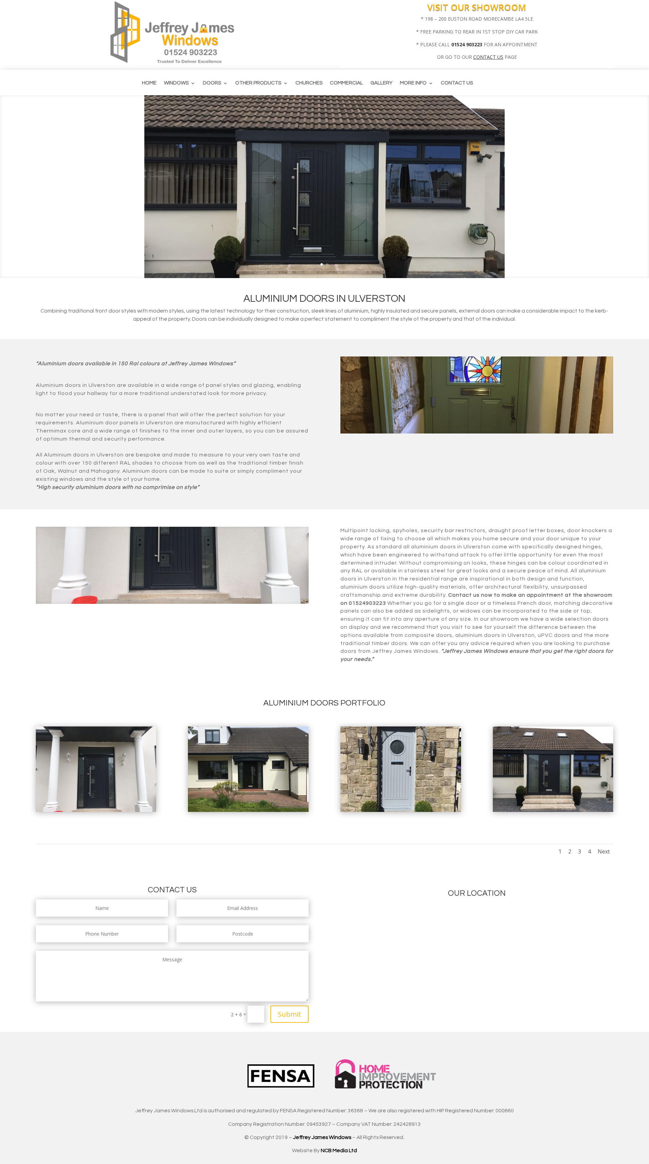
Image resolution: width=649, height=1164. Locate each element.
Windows (176, 83)
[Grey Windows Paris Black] (248, 810)
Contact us (457, 83)
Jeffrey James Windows (322, 1137)
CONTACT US (488, 57)
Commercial (346, 83)
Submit (289, 1014)
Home (149, 83)
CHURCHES (308, 83)
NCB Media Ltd (339, 1150)
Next (604, 851)
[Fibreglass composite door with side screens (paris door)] (553, 810)
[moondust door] (400, 810)
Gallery (381, 83)
